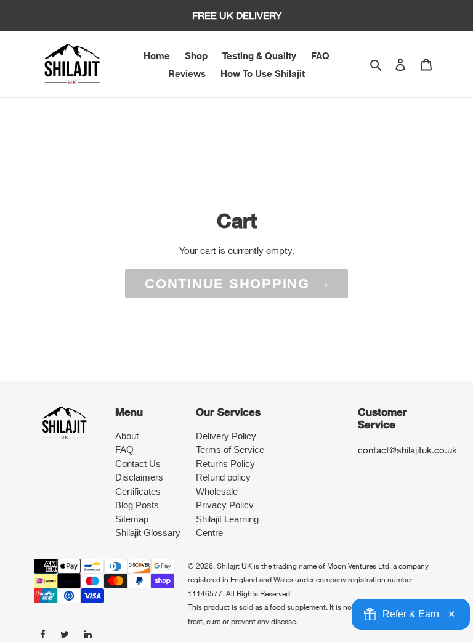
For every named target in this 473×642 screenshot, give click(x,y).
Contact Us (138, 463)
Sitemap (131, 519)
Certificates (138, 491)
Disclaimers (139, 477)
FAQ (124, 449)
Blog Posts (137, 505)
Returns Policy (225, 463)
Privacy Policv (225, 505)
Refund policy (223, 477)
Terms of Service (230, 449)
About (127, 436)
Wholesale (217, 491)
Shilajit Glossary (147, 532)
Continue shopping (227, 283)
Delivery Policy (226, 436)
